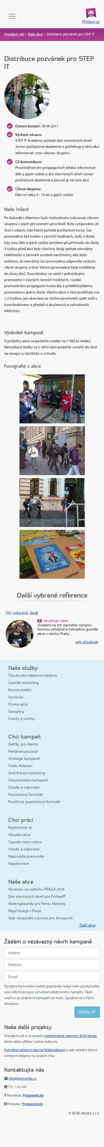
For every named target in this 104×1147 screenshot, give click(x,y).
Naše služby (23, 667)
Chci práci (20, 819)
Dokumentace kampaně (28, 780)
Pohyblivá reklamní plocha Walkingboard (34, 1050)
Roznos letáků (20, 690)
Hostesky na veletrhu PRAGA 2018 (36, 889)
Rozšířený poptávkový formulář (34, 801)
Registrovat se (20, 827)
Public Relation (20, 765)
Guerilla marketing (23, 682)
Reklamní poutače (23, 751)
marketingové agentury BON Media (70, 1036)
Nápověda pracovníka (26, 856)
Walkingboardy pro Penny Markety (37, 903)
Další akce (88, 925)
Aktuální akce (19, 834)
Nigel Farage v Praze (24, 911)
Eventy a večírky (21, 718)
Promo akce (18, 704)
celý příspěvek (15, 642)
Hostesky (16, 697)
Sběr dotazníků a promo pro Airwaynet (40, 918)
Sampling (16, 711)
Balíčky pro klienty (23, 744)
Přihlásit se (91, 21)
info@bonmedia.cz (23, 1078)
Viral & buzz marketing (26, 773)
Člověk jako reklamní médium (32, 675)
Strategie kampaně (24, 758)
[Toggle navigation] (12, 16)
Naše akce (35, 34)
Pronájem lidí (14, 34)
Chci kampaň (24, 736)
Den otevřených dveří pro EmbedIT (37, 896)
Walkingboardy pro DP (54, 613)
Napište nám (18, 863)
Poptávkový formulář (25, 794)
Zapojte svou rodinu (25, 842)
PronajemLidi (33, 1095)
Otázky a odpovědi (23, 787)
